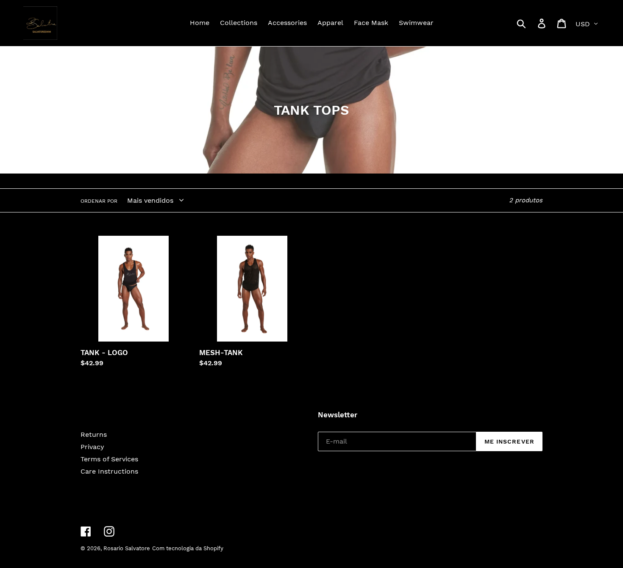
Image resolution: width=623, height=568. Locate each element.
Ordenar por (99, 201)
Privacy (92, 447)
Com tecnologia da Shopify (187, 548)
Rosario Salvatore (126, 548)
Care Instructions (109, 471)
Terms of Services (109, 459)
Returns (94, 434)
